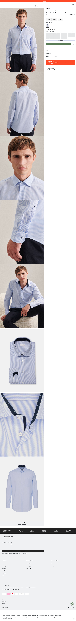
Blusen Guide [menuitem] (28, 568)
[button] (22, 524)
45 (71, 36)
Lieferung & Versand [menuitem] (5, 566)
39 (56, 33)
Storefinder (73, 541)
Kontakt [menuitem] (3, 575)
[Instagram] (71, 607)
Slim (49, 19)
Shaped (54, 19)
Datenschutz (4, 601)
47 (56, 38)
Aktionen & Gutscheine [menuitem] (6, 571)
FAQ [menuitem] (2, 563)
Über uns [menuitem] (52, 563)
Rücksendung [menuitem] (4, 568)
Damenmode (5, 544)
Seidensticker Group (55, 560)
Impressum (3, 603)
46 (49, 38)
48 (64, 38)
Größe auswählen (59, 44)
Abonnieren (23, 551)
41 (71, 33)
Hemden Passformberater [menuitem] (30, 564)
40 (64, 33)
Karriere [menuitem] (52, 564)
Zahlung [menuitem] (3, 570)
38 (49, 33)
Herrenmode (13, 544)
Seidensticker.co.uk (5, 605)
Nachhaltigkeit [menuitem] (53, 566)
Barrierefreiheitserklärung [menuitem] (6, 578)
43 (56, 36)
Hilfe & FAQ (4, 560)
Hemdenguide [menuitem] (28, 563)
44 (64, 36)
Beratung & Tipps (29, 560)
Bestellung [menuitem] (3, 564)
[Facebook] (68, 607)
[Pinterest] (73, 607)
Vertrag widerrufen (16, 589)
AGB (2, 599)
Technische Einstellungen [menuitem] (6, 577)
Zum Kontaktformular (7, 589)
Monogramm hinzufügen (51, 29)
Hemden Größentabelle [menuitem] (30, 566)
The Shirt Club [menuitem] (4, 573)
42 (49, 36)
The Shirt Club (72, 542)
